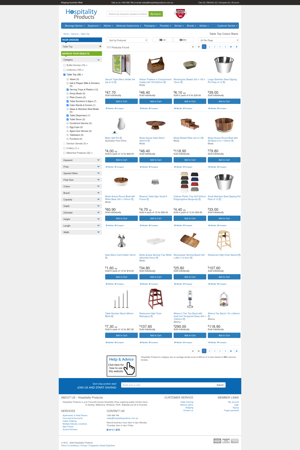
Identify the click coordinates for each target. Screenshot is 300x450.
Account (235, 2)
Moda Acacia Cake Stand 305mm (151, 139)
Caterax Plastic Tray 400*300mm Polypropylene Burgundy (190, 198)
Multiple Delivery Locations (75, 423)
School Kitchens (70, 429)
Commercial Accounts (73, 418)
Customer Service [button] (227, 25)
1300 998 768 (127, 2)
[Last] (236, 46)
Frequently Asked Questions (102, 445)
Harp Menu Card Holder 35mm (120, 254)
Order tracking (186, 401)
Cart (201, 2)
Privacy (84, 445)
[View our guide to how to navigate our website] (121, 365)
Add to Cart (121, 101)
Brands (191, 25)
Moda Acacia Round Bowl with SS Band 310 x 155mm (223, 139)
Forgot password (231, 410)
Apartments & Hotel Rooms (75, 415)
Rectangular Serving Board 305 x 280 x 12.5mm (189, 256)
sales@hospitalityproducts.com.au (157, 2)
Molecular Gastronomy (128, 25)
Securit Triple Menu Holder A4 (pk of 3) (120, 81)
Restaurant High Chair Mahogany (150, 315)
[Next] (231, 46)
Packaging (149, 25)
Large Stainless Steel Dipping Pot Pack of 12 (222, 81)
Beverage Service (74, 25)
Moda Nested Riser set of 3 (187, 137)
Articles (203, 25)
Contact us (188, 410)
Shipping (189, 407)
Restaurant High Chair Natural (223, 254)
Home (66, 33)
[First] (193, 46)
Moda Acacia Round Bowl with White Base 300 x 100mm (120, 198)
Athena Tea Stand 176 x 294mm (224, 313)
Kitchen (108, 25)
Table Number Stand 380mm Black (119, 315)
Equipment (93, 25)
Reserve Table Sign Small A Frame (153, 198)
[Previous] (198, 46)
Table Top (85, 33)
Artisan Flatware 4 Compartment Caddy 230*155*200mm (155, 81)
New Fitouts (68, 426)
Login (236, 404)
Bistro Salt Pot (112, 137)
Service (178, 25)
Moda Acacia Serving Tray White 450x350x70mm (155, 256)
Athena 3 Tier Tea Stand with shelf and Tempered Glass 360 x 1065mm (190, 316)
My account (233, 401)
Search (157, 13)
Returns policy (186, 404)
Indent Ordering (70, 420)
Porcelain (165, 25)
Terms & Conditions (70, 445)
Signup (236, 407)
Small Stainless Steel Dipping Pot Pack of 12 (224, 198)
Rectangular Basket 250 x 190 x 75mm (189, 81)
